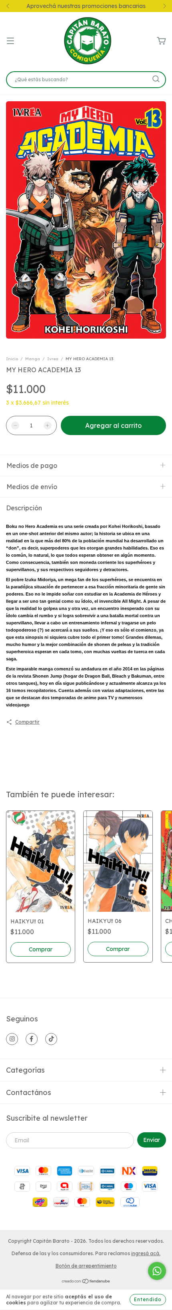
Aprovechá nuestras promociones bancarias (86, 6)
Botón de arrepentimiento (86, 1266)
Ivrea (52, 358)
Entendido (148, 1299)
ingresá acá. (145, 1253)
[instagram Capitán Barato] (12, 1039)
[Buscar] (156, 78)
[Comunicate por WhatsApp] (157, 1271)
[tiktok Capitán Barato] (51, 1039)
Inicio (12, 358)
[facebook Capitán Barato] (32, 1039)
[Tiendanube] (86, 1282)
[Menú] (10, 41)
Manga (32, 358)
